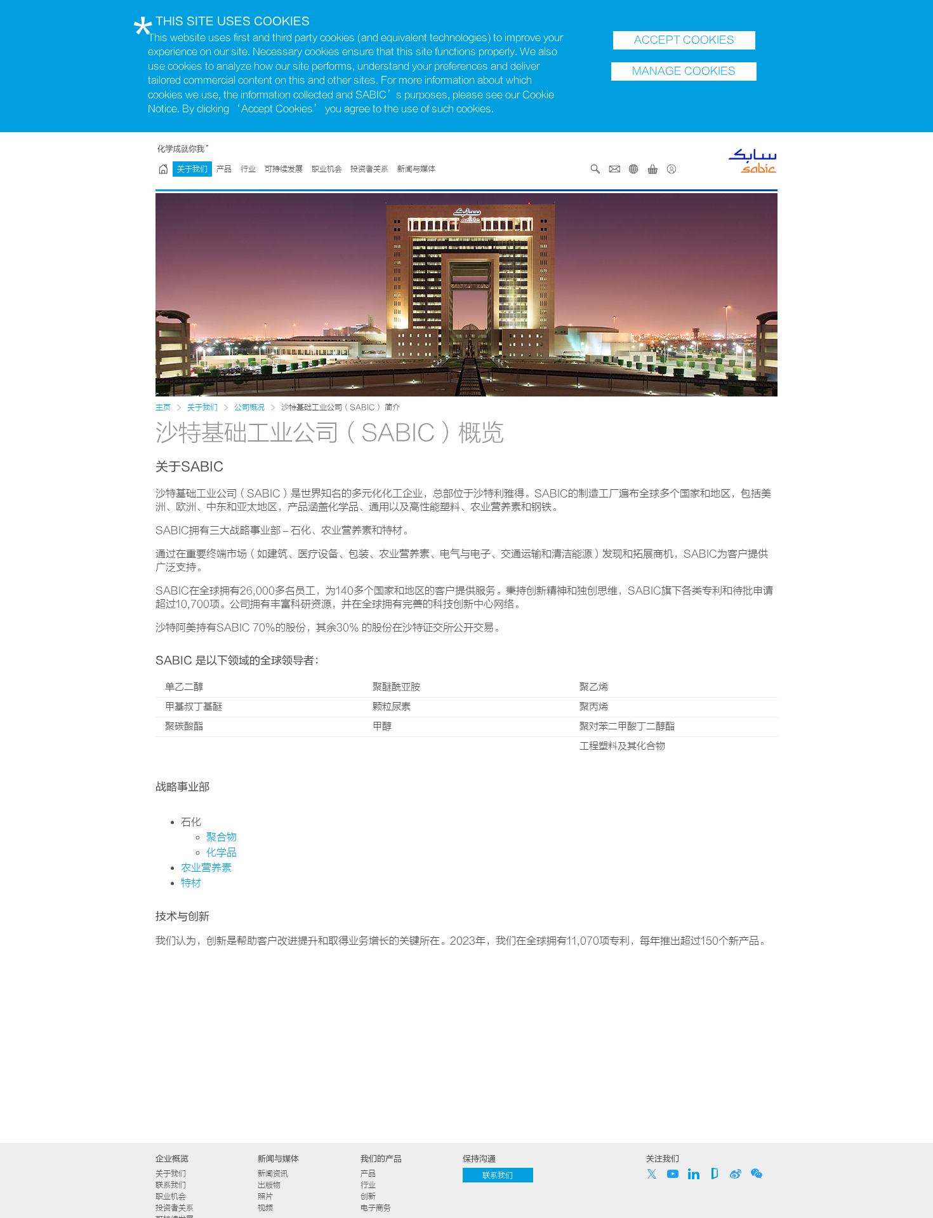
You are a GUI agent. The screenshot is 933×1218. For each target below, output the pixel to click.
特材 (191, 883)
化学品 (221, 852)
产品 (224, 169)
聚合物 (221, 837)
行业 (248, 169)
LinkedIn (693, 1173)
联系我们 (614, 169)
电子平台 (652, 169)
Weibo (735, 1173)
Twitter (652, 1173)
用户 (671, 169)
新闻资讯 (273, 1173)
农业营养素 (206, 868)
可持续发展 (284, 169)
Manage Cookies (684, 71)
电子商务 (376, 1207)
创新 (368, 1196)
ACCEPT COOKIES (684, 40)
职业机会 (327, 169)
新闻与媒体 (416, 169)
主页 (163, 407)
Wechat (756, 1173)
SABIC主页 (163, 169)
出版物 (269, 1185)
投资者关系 (369, 169)
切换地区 (633, 169)
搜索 (595, 169)
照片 (265, 1196)
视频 (265, 1207)
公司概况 (249, 407)
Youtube (672, 1173)
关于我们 (192, 169)
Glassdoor (714, 1173)
